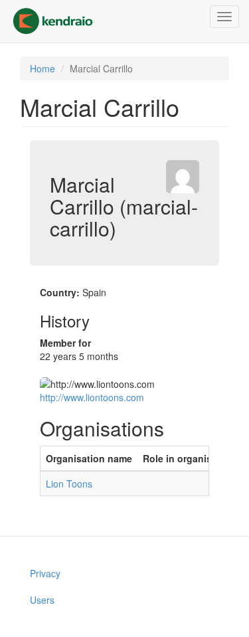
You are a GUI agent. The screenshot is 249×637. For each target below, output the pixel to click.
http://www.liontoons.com (92, 397)
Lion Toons (69, 483)
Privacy (45, 573)
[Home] (53, 21)
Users (42, 599)
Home (42, 68)
